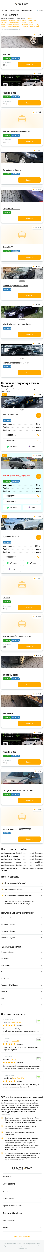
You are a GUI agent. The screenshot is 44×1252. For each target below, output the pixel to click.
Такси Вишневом (10, 675)
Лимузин (25, 26)
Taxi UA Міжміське (10, 414)
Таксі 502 (7, 54)
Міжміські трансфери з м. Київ (16, 363)
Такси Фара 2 (8, 713)
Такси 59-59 (8, 247)
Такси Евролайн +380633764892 (17, 131)
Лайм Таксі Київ (9, 93)
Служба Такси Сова (11, 208)
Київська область (27, 10)
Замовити (29, 64)
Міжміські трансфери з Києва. (15, 286)
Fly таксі (6, 598)
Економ (24, 22)
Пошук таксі (14, 10)
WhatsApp (13, 447)
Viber (33, 447)
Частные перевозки (13, 24)
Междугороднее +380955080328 (17, 829)
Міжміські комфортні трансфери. (17, 324)
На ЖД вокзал (21, 20)
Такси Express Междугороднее (16, 475)
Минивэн (12, 20)
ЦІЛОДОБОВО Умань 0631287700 (17, 790)
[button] (40, 273)
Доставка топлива (27, 24)
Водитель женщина (14, 26)
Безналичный (34, 26)
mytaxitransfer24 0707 (12, 536)
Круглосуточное (14, 22)
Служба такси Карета (12, 170)
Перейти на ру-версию (22, 1236)
